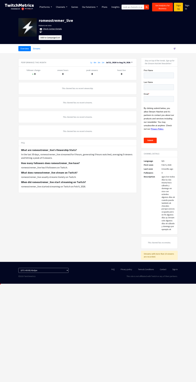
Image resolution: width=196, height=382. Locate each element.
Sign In (187, 7)
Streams (36, 48)
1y (91, 62)
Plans (104, 6)
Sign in (175, 269)
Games (74, 6)
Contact (163, 269)
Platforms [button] (44, 6)
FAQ (113, 269)
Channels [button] (61, 6)
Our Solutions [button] (89, 6)
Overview (24, 48)
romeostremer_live (56, 20)
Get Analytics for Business (162, 7)
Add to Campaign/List (50, 37)
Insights (115, 6)
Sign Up (178, 7)
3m (99, 62)
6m (95, 62)
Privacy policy (126, 269)
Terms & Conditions (146, 269)
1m (103, 62)
